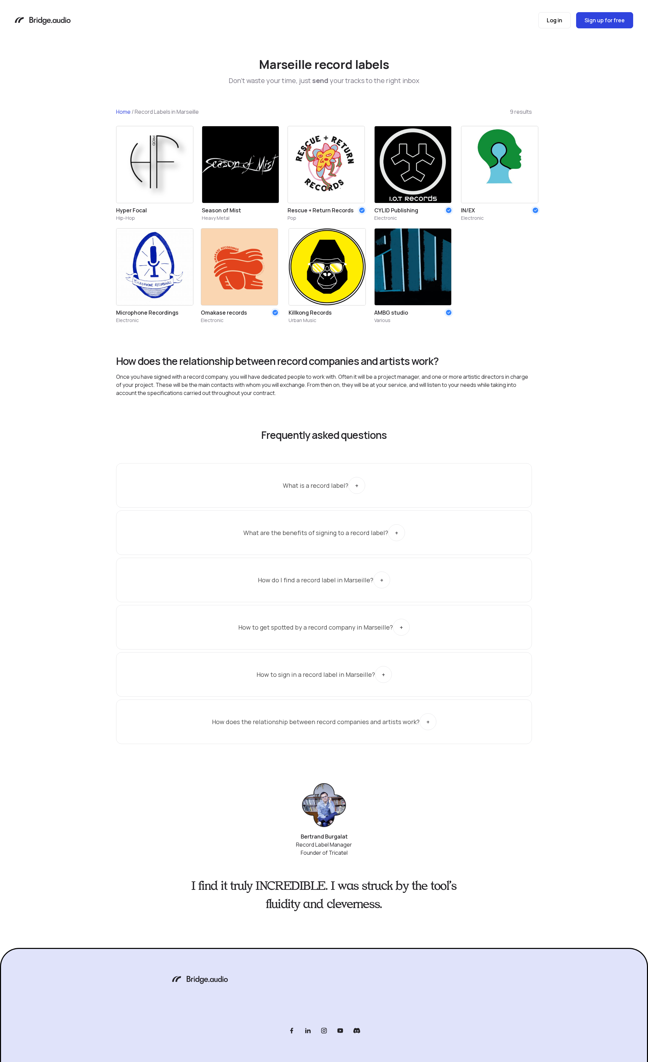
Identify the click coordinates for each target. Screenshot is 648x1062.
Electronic (385, 218)
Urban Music (302, 320)
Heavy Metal (216, 218)
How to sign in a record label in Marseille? (315, 674)
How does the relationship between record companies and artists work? (316, 722)
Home (123, 111)
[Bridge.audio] (43, 21)
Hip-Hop (125, 218)
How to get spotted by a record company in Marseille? (315, 627)
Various (382, 320)
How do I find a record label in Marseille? (315, 580)
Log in (554, 20)
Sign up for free (605, 20)
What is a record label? (315, 485)
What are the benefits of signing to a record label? (315, 533)
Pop (292, 218)
